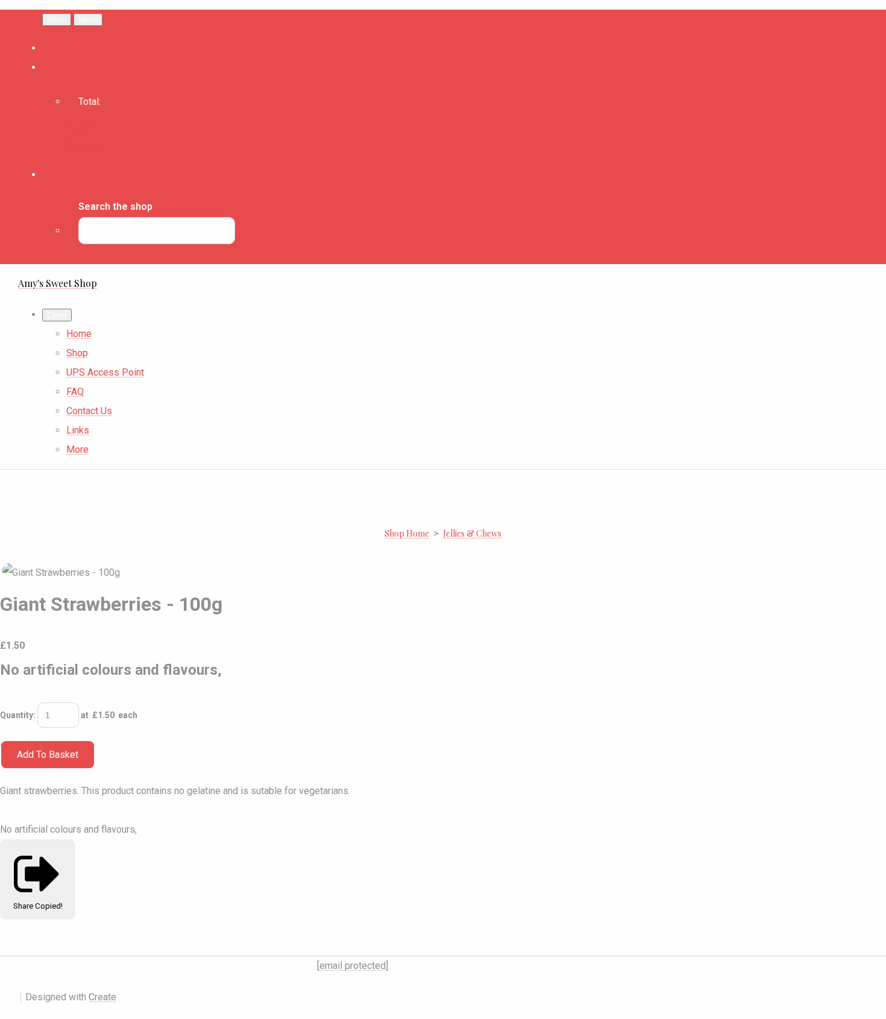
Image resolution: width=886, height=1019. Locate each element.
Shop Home (407, 533)
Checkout (85, 146)
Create (102, 997)
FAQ (75, 391)
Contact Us (89, 411)
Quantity (16, 715)
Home (79, 333)
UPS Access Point (105, 372)
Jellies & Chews (472, 533)
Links (77, 430)
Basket (81, 127)
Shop (77, 353)
